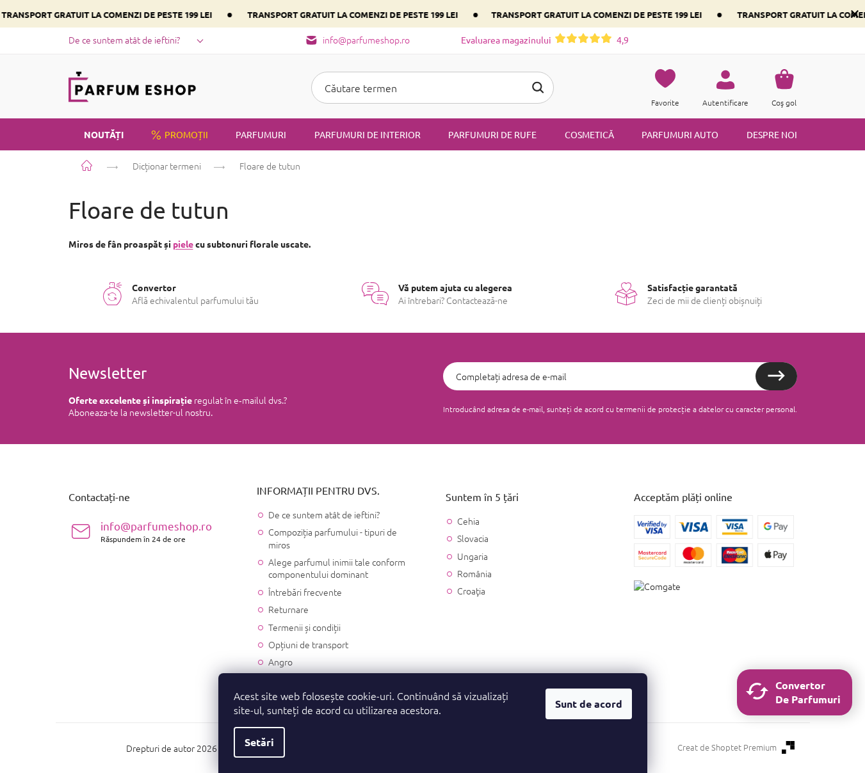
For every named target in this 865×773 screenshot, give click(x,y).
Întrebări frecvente (305, 592)
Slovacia (473, 538)
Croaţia (471, 591)
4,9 (545, 39)
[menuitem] (96, 134)
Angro (280, 661)
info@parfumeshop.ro (156, 531)
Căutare (537, 87)
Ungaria (472, 556)
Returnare (288, 609)
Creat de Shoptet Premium (727, 747)
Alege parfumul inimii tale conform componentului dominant (336, 567)
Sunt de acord (588, 703)
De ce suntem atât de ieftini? (124, 39)
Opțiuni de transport (308, 644)
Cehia (468, 521)
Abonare (776, 376)
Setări (259, 742)
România (474, 574)
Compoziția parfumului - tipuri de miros (332, 537)
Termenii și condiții (304, 627)
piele (183, 244)
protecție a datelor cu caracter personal (726, 409)
